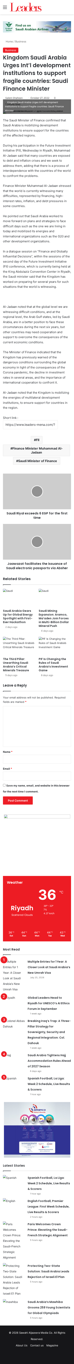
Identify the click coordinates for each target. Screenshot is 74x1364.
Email (7, 768)
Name (7, 751)
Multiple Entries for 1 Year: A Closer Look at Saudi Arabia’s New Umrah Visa (49, 967)
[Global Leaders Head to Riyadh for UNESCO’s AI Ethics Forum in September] (14, 1002)
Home (9, 41)
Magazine (52, 1345)
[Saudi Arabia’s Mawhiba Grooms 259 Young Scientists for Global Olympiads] (14, 1306)
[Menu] (5, 8)
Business (20, 41)
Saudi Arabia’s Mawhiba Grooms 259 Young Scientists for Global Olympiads (49, 1307)
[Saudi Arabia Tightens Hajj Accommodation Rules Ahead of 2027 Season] (14, 1059)
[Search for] (69, 8)
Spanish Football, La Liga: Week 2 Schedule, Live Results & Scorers (49, 1084)
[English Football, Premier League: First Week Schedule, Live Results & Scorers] (14, 1205)
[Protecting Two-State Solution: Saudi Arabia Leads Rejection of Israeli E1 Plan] (14, 1279)
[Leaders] (25, 7)
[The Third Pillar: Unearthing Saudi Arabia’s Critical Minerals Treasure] (19, 646)
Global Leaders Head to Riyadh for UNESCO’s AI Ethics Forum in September (49, 1003)
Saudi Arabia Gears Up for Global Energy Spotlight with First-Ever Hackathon (18, 616)
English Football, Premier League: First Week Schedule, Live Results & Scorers (48, 1206)
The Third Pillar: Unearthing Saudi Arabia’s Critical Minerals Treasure (16, 664)
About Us (21, 1345)
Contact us (37, 1345)
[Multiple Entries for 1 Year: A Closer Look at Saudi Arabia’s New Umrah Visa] (14, 975)
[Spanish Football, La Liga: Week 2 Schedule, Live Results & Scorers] (14, 1083)
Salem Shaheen (14, 97)
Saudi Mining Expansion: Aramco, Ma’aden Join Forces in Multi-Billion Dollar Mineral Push (54, 618)
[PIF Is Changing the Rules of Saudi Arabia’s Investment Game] (55, 646)
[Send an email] (24, 97)
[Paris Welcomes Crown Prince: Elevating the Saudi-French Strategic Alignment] (14, 1240)
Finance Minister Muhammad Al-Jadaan (37, 450)
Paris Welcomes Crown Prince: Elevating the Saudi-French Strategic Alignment (48, 1229)
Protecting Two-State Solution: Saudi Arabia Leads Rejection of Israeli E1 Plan (48, 1271)
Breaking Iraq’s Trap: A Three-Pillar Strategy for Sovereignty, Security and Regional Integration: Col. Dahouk (49, 1032)
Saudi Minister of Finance (37, 461)
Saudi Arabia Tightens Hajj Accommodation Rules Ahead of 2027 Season (49, 1060)
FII (37, 440)
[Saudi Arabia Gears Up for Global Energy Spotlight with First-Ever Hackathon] (19, 598)
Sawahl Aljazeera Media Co (35, 1332)
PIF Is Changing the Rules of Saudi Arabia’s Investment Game (53, 664)
